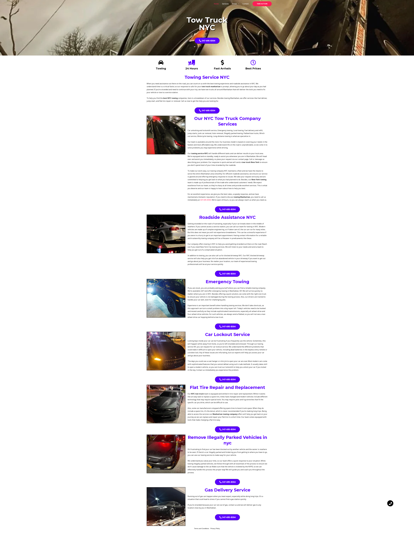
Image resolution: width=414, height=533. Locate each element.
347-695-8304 (205, 200)
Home (216, 4)
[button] (262, 3)
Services (225, 4)
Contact (245, 4)
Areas (234, 4)
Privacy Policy (215, 528)
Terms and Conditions (201, 528)
